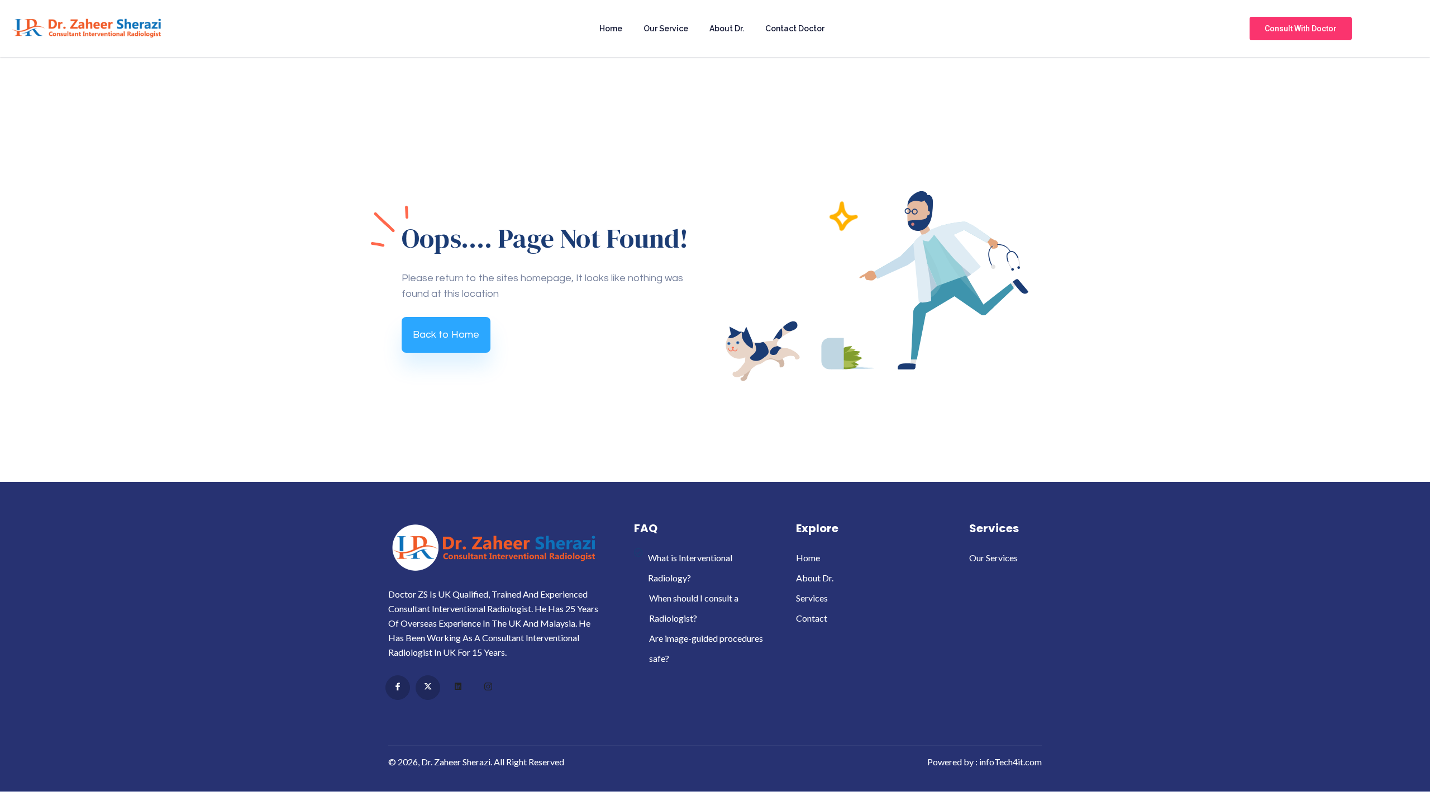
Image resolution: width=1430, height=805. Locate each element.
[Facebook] (397, 687)
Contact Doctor (794, 28)
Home (610, 28)
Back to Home (446, 334)
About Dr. (726, 28)
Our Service (666, 28)
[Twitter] (428, 687)
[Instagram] (488, 688)
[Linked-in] (458, 688)
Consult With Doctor (1301, 28)
